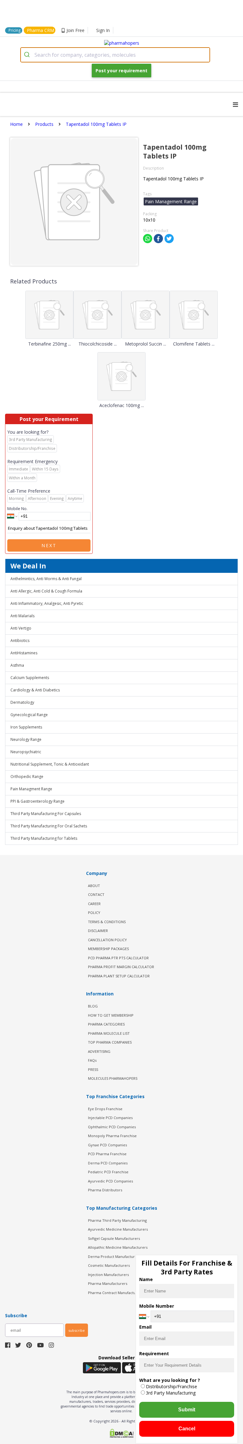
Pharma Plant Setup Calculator (119, 976)
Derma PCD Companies (108, 1163)
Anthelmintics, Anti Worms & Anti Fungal (46, 578)
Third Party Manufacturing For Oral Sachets (48, 826)
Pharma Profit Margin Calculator (121, 966)
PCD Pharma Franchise (107, 1153)
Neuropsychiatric (25, 751)
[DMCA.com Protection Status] (121, 1434)
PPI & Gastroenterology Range (37, 801)
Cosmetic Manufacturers (109, 1265)
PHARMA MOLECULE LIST (109, 1033)
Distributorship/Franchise (171, 1386)
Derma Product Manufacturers (114, 1256)
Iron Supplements (26, 727)
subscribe (76, 1330)
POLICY (94, 912)
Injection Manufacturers (108, 1274)
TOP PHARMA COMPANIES (110, 1042)
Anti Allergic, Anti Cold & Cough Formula (46, 591)
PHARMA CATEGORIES (106, 1024)
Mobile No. (17, 508)
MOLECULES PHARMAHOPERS (112, 1078)
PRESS (93, 1069)
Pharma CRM (40, 30)
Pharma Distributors (105, 1190)
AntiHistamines (23, 653)
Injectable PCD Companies (110, 1117)
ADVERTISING (99, 1051)
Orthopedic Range (26, 776)
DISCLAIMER (98, 930)
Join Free (75, 30)
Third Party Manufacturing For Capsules (45, 813)
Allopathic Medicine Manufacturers (117, 1247)
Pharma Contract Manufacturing (115, 1292)
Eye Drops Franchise (105, 1108)
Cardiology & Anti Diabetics (35, 690)
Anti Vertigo (20, 628)
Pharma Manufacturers (107, 1283)
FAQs (92, 1060)
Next (49, 545)
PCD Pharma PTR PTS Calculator (118, 957)
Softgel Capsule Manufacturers (114, 1238)
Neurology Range (25, 739)
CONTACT (96, 894)
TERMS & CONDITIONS (107, 921)
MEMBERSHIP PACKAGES (108, 948)
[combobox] (115, 55)
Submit (186, 1409)
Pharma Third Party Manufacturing (117, 1220)
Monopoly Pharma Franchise (112, 1135)
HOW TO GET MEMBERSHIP (111, 1015)
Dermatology (22, 702)
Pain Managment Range (31, 789)
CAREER (94, 903)
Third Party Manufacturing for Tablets (43, 838)
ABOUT (94, 885)
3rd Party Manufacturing (171, 1393)
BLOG (93, 1006)
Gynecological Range (29, 714)
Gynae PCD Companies (107, 1145)
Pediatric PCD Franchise (108, 1171)
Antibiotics (19, 640)
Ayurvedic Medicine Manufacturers (118, 1229)
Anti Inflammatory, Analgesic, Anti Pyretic (46, 603)
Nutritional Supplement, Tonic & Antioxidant (49, 764)
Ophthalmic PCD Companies (112, 1126)
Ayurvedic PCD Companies (110, 1181)
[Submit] (27, 55)
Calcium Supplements (29, 677)
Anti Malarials (22, 615)
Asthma (17, 665)
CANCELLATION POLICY (107, 939)
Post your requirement (121, 71)
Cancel (186, 1428)
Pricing (15, 30)
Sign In (103, 30)
